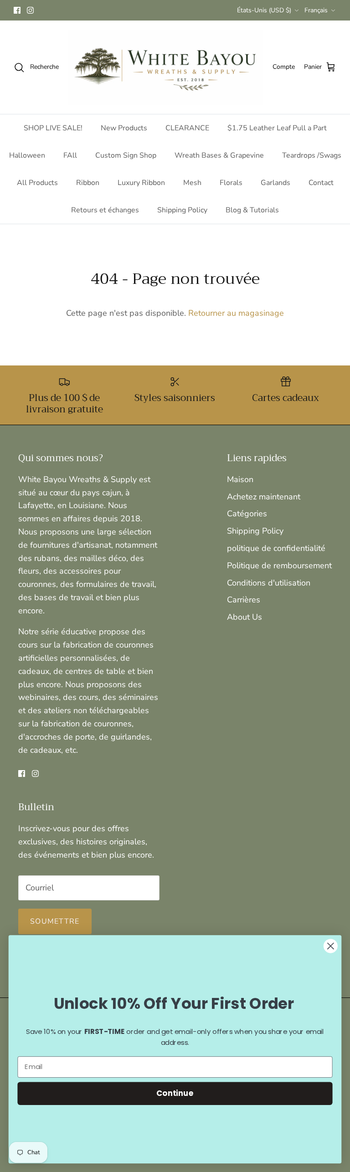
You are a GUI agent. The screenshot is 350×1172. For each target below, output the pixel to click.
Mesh (192, 183)
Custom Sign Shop (125, 155)
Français (316, 10)
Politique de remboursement (279, 565)
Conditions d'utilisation (268, 582)
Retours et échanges (105, 210)
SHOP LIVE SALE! (53, 128)
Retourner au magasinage (236, 313)
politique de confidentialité (276, 548)
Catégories (247, 513)
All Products (37, 183)
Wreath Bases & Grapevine (219, 155)
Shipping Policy (182, 210)
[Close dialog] (330, 946)
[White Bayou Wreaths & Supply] (165, 67)
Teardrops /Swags (311, 155)
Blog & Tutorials (252, 210)
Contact (321, 183)
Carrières (243, 599)
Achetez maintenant (263, 496)
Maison (240, 479)
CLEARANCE (187, 128)
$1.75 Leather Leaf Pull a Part (277, 128)
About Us (244, 617)
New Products (124, 128)
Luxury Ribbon (141, 183)
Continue (174, 1093)
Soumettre (55, 921)
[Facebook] (17, 10)
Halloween (27, 155)
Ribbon (87, 183)
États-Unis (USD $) (264, 10)
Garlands (275, 183)
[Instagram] (30, 10)
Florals (231, 183)
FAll (70, 155)
